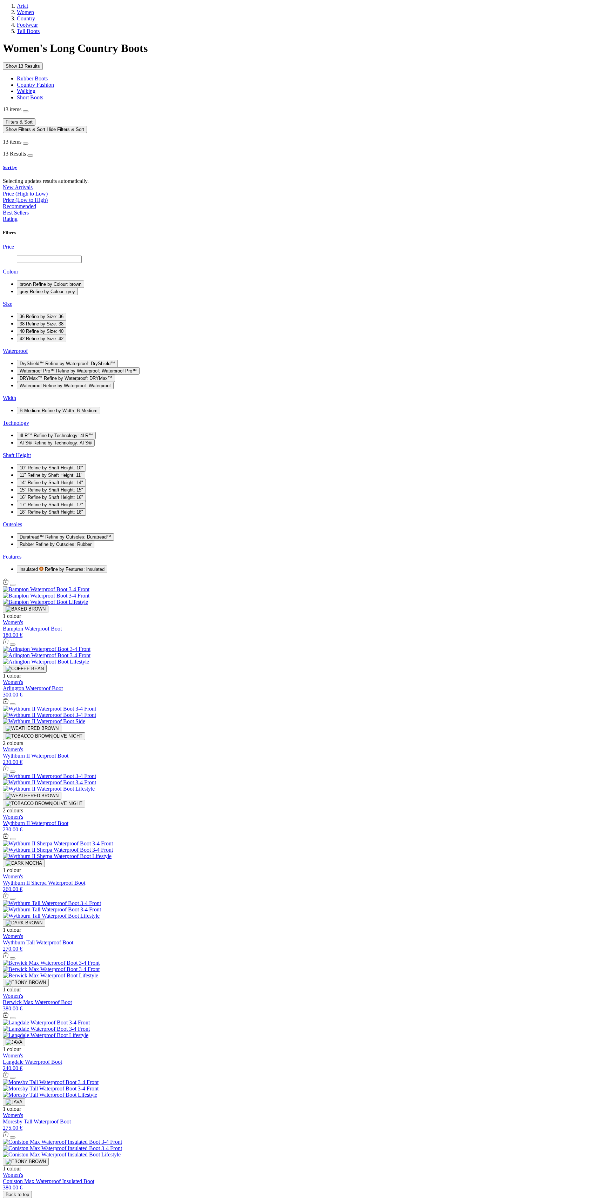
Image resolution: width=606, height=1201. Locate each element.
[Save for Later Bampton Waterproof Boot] (12, 585)
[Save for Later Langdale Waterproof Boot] (12, 1018)
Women (25, 12)
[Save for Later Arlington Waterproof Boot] (12, 645)
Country (26, 18)
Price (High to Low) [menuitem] (25, 194)
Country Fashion (35, 85)
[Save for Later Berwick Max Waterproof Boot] (12, 958)
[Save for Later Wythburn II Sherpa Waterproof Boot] (12, 839)
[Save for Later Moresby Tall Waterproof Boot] (12, 1078)
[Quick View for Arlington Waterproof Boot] (5, 643)
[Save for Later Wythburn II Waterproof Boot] (12, 704)
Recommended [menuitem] (19, 206)
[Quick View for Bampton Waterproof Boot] (5, 583)
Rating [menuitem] (10, 219)
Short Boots (30, 97)
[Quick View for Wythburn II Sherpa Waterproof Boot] (5, 837)
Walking (26, 91)
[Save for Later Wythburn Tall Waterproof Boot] (12, 899)
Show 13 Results (23, 66)
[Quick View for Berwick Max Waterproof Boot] (5, 956)
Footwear (27, 25)
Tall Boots (28, 31)
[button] (303, 167)
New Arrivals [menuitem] (18, 187)
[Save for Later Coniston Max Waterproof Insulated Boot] (12, 1137)
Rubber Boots (32, 78)
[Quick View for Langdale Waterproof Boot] (5, 1016)
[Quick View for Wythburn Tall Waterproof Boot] (5, 897)
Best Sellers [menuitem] (16, 213)
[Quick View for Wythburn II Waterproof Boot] (5, 702)
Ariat (22, 6)
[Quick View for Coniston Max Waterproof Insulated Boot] (5, 1136)
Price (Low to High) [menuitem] (25, 200)
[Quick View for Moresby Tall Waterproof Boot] (5, 1076)
